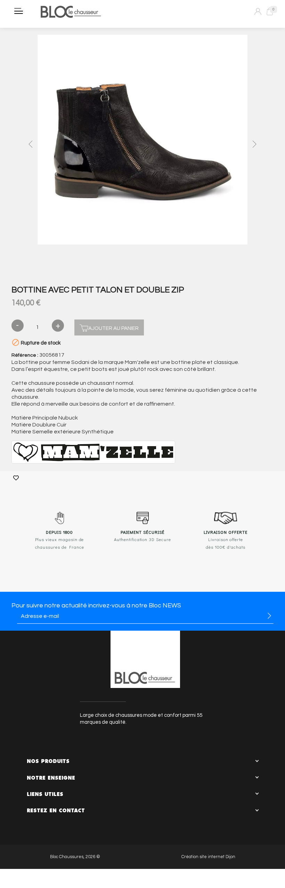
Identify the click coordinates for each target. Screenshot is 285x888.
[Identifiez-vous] (257, 11)
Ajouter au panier (113, 328)
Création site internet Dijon (208, 857)
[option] (142, 140)
